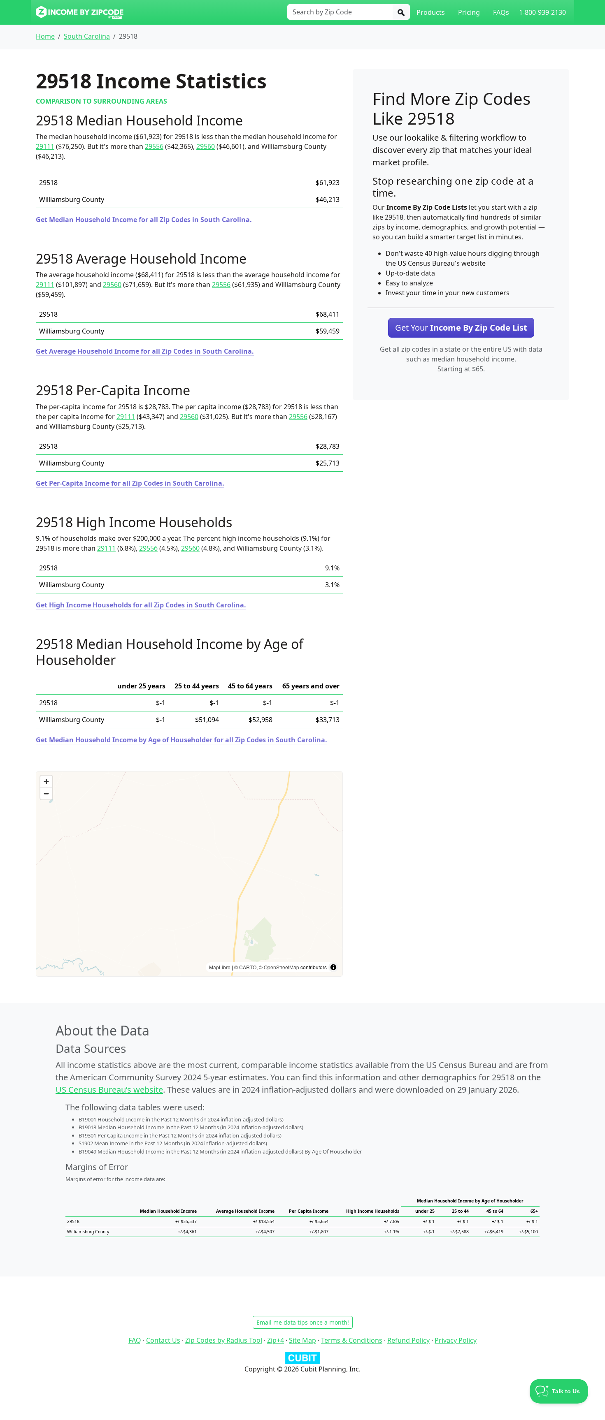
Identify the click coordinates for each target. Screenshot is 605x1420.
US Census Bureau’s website (109, 1089)
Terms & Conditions (351, 1340)
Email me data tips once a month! (302, 1322)
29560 (205, 146)
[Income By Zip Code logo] (79, 12)
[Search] (401, 12)
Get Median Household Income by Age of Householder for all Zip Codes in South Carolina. (181, 739)
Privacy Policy (456, 1340)
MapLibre (219, 967)
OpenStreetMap (281, 967)
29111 (45, 146)
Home (45, 36)
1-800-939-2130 (542, 12)
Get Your (461, 327)
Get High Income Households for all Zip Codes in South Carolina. (141, 604)
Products (431, 12)
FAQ (134, 1340)
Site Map (302, 1340)
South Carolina (87, 36)
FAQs (501, 12)
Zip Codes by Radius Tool (223, 1340)
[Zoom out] (46, 793)
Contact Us (163, 1340)
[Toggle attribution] (333, 967)
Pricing (469, 12)
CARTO (247, 967)
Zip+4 (275, 1340)
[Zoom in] (46, 782)
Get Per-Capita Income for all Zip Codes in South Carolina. (130, 483)
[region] (189, 873)
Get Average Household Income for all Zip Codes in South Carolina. (145, 351)
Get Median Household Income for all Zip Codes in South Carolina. (144, 219)
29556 (154, 146)
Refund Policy (408, 1340)
